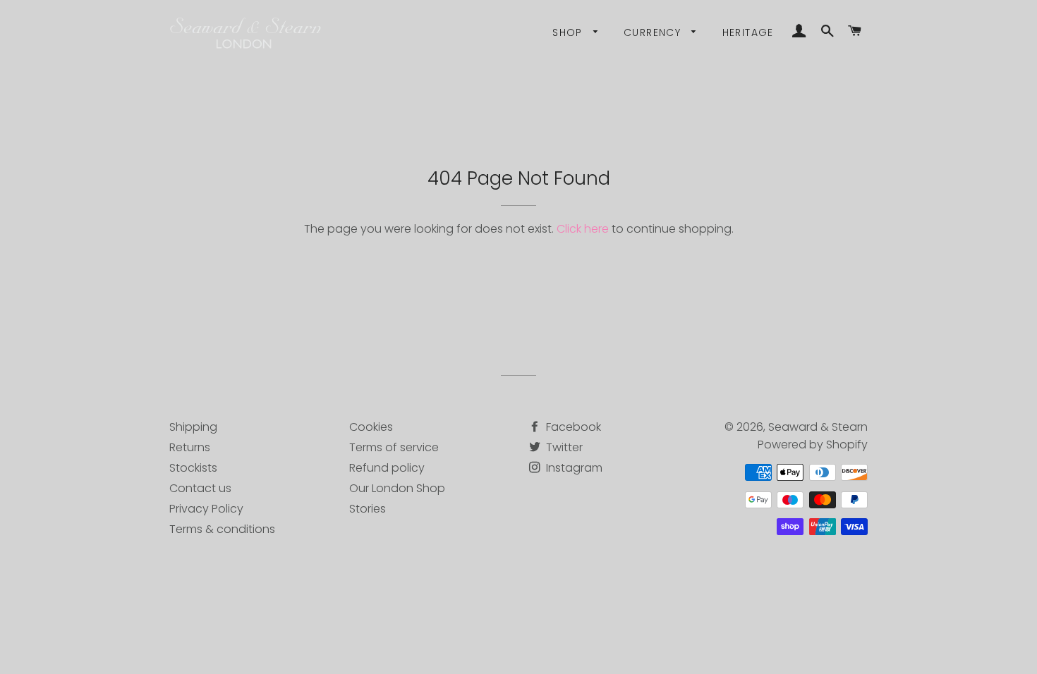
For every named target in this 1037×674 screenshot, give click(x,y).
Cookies (371, 427)
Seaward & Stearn (818, 427)
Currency (654, 32)
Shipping (193, 427)
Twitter (563, 447)
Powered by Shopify (813, 444)
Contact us (200, 488)
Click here (583, 229)
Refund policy (387, 468)
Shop (569, 32)
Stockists (193, 468)
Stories (367, 509)
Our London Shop (397, 488)
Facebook (572, 427)
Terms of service (394, 447)
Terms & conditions (222, 529)
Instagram (572, 468)
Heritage (748, 32)
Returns (189, 447)
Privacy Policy (206, 509)
